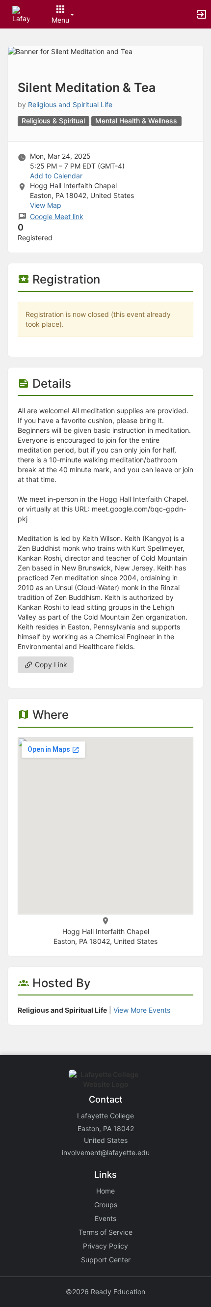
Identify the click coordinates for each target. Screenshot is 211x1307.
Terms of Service (105, 1232)
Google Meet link (56, 216)
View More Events (141, 1010)
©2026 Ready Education (105, 1291)
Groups (105, 1204)
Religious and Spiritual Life (70, 104)
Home (105, 1191)
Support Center (106, 1259)
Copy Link (50, 664)
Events (105, 1218)
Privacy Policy (105, 1246)
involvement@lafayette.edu (106, 1152)
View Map (45, 205)
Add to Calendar (56, 175)
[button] (21, 13)
